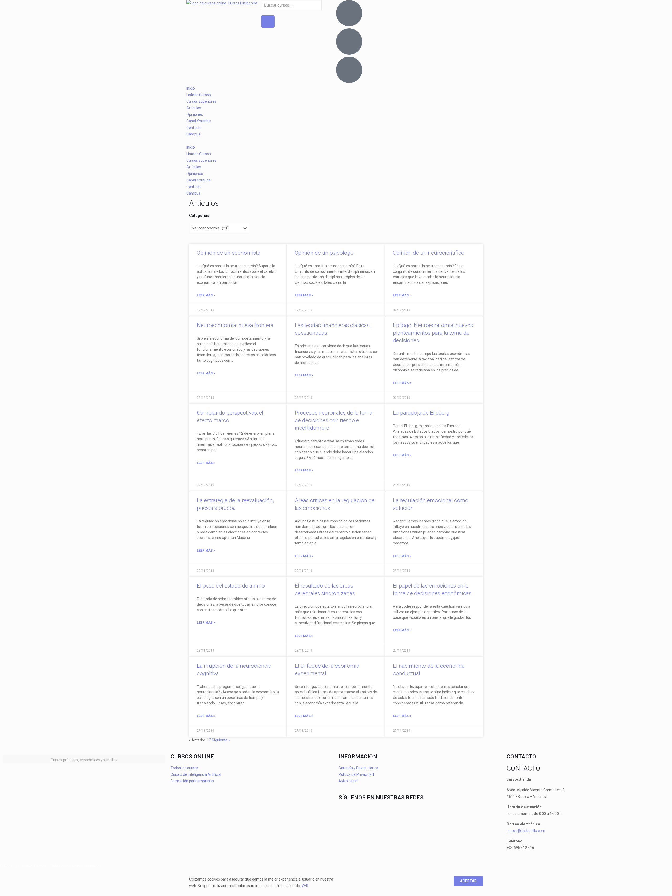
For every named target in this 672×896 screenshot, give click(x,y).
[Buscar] (268, 21)
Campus (193, 134)
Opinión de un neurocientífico (428, 253)
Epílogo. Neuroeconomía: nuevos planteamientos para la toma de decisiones (433, 333)
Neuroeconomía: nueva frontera (235, 325)
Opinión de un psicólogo (324, 253)
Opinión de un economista (228, 253)
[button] (336, 141)
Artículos (193, 108)
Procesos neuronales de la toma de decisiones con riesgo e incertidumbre (333, 420)
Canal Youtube (198, 121)
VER (305, 886)
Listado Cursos (198, 95)
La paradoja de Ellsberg (421, 413)
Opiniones (194, 114)
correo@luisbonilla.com (526, 831)
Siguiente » (221, 740)
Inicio (190, 88)
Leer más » (206, 295)
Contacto (194, 127)
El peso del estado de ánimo (231, 586)
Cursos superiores (201, 101)
